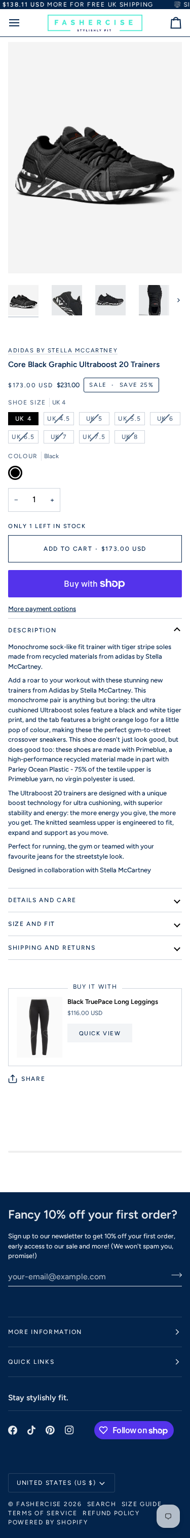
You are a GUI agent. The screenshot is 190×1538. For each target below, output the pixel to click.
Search (102, 1504)
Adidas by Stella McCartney (63, 350)
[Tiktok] (31, 1430)
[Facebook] (12, 1430)
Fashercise (38, 1504)
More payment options (42, 609)
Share (33, 1078)
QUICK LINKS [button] (31, 1361)
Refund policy (111, 1513)
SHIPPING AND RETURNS (52, 947)
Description (32, 630)
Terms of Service (43, 1513)
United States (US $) (56, 1482)
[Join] (173, 1275)
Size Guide (142, 1504)
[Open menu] (23, 22)
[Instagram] (69, 1430)
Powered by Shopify (48, 1522)
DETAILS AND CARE (42, 900)
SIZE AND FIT (31, 923)
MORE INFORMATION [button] (45, 1331)
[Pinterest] (50, 1430)
